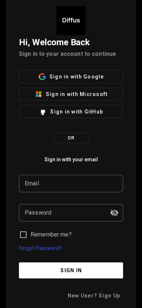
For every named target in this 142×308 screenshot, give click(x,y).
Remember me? (51, 234)
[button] (114, 212)
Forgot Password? (40, 248)
